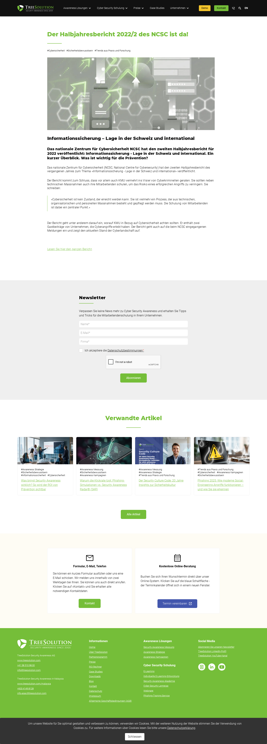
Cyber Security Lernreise (155, 685)
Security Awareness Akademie (159, 681)
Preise (92, 661)
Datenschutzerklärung (181, 728)
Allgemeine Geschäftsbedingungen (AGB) (110, 700)
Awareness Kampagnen (155, 657)
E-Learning (148, 671)
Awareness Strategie (154, 652)
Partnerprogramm (98, 657)
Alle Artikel (133, 514)
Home (92, 647)
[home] (35, 8)
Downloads (95, 676)
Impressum (95, 696)
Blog (91, 681)
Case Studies (157, 8)
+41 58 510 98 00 (26, 665)
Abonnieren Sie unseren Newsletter (216, 647)
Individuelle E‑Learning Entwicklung (161, 676)
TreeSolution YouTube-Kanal (212, 655)
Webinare (148, 690)
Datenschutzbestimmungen (126, 350)
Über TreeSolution (98, 652)
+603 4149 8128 (25, 688)
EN (246, 8)
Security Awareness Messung (158, 647)
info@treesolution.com (29, 670)
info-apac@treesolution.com (31, 693)
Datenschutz (95, 691)
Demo (204, 8)
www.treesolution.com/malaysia (34, 683)
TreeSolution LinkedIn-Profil (212, 651)
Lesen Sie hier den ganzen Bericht (69, 249)
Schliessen (134, 736)
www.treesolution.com (29, 660)
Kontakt (221, 8)
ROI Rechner (95, 666)
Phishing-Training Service (156, 695)
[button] (77, 8)
